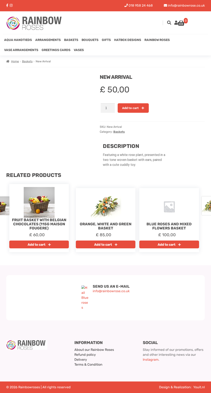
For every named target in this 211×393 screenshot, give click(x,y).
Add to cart (130, 108)
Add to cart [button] (36, 244)
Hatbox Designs (127, 40)
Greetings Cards (56, 50)
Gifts (106, 40)
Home (15, 61)
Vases (79, 50)
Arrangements (48, 40)
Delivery (80, 360)
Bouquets (90, 40)
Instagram (150, 360)
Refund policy (85, 355)
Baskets (71, 40)
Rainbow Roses (157, 40)
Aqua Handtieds (18, 40)
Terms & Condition (88, 364)
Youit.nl (199, 387)
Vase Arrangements (21, 50)
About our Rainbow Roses (94, 350)
